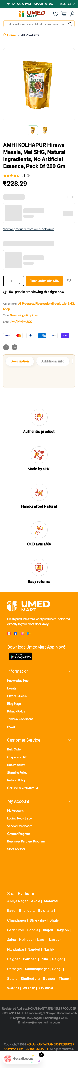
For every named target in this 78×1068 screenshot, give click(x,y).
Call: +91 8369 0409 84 (22, 788)
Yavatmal (45, 988)
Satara (12, 978)
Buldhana (45, 910)
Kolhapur (26, 939)
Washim (29, 988)
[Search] (70, 24)
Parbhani (30, 959)
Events (11, 688)
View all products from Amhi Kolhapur (28, 229)
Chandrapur (16, 920)
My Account (15, 810)
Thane (64, 978)
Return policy (16, 765)
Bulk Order (14, 749)
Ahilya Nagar (17, 901)
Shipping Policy (17, 772)
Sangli (57, 969)
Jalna (11, 939)
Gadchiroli (15, 930)
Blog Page (14, 704)
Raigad (57, 959)
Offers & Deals (17, 696)
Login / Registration (20, 818)
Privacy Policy (16, 711)
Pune (45, 959)
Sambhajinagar (37, 969)
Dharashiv (38, 920)
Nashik (48, 949)
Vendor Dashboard (19, 826)
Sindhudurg (30, 978)
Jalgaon (62, 930)
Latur (41, 939)
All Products (30, 35)
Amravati (50, 901)
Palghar (13, 959)
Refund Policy (16, 780)
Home (11, 35)
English (65, 4)
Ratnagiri (14, 969)
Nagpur (55, 939)
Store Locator (16, 849)
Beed (11, 910)
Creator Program (18, 834)
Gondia (32, 930)
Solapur (49, 978)
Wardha (13, 988)
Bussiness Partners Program (26, 841)
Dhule (54, 920)
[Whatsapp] (14, 347)
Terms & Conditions (20, 719)
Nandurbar (15, 949)
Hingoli (47, 930)
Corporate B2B (17, 757)
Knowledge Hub (18, 680)
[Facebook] (6, 347)
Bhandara (27, 910)
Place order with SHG (44, 281)
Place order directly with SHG (54, 303)
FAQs (11, 727)
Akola (35, 901)
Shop (6, 309)
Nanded (34, 949)
